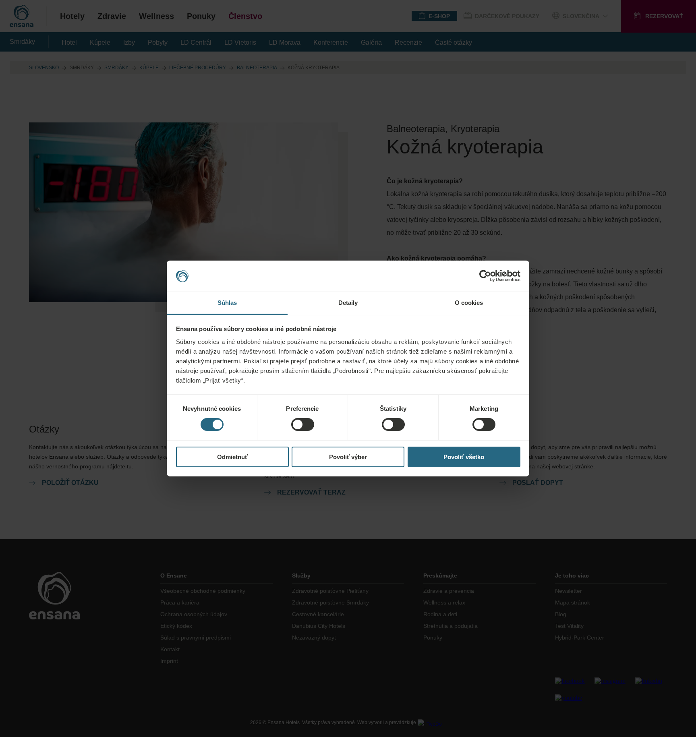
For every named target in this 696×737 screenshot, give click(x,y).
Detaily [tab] (348, 302)
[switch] (302, 424)
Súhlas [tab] (227, 302)
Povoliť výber (348, 456)
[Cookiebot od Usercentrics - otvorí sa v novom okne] (485, 276)
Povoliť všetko (463, 456)
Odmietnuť (232, 456)
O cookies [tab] (469, 302)
